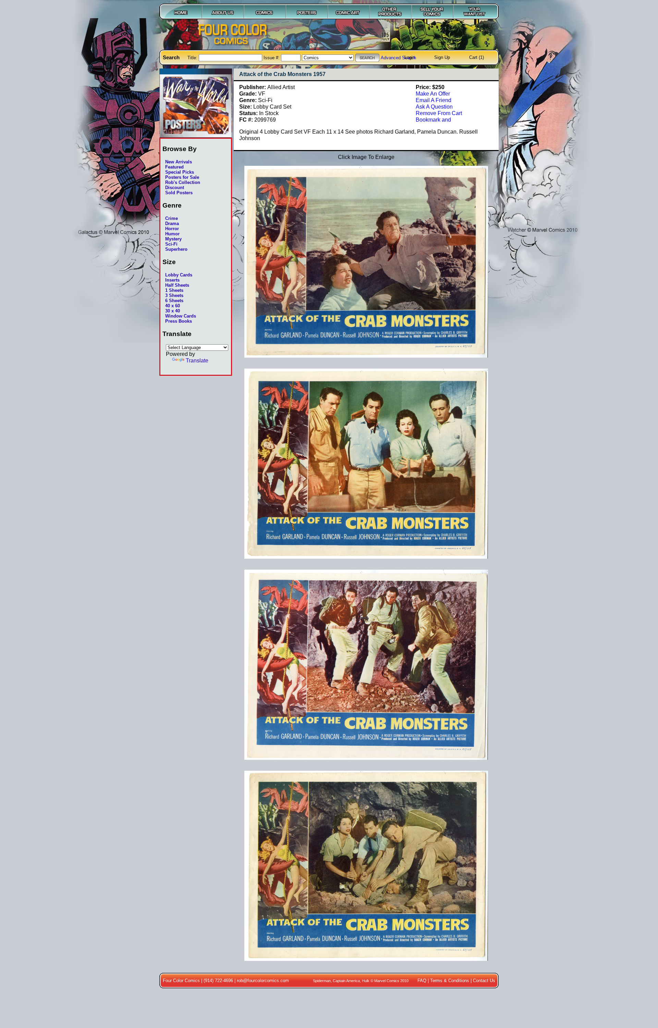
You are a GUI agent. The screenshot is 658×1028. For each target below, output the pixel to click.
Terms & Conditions (449, 980)
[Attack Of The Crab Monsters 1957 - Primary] (366, 361)
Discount (174, 187)
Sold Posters (179, 192)
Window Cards (180, 316)
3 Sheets (174, 295)
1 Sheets (174, 290)
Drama (172, 223)
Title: (193, 57)
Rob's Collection (182, 182)
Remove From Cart (439, 113)
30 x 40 (172, 310)
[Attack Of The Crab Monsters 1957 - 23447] (366, 562)
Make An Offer (433, 93)
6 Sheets (174, 300)
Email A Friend (433, 100)
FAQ (421, 980)
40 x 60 (172, 305)
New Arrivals (178, 161)
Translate (197, 360)
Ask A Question (434, 106)
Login (409, 57)
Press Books (178, 321)
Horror (172, 228)
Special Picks (179, 172)
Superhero (176, 249)
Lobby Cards (178, 274)
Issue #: (272, 57)
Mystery (173, 238)
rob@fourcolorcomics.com (263, 980)
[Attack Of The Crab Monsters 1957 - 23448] (366, 763)
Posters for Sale (182, 177)
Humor (172, 233)
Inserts (172, 280)
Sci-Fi (171, 244)
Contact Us (484, 980)
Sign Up (442, 57)
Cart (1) (476, 57)
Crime (171, 218)
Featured (174, 167)
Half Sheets (177, 285)
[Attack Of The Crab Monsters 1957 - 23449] (366, 964)
